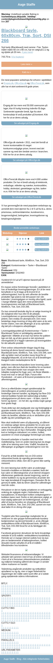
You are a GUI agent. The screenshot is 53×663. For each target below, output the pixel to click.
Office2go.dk (21, 83)
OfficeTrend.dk (37, 83)
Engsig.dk (8, 83)
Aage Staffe (26, 4)
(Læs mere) (27, 52)
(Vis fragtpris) (17, 57)
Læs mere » (26, 64)
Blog (19, 659)
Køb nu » (26, 72)
